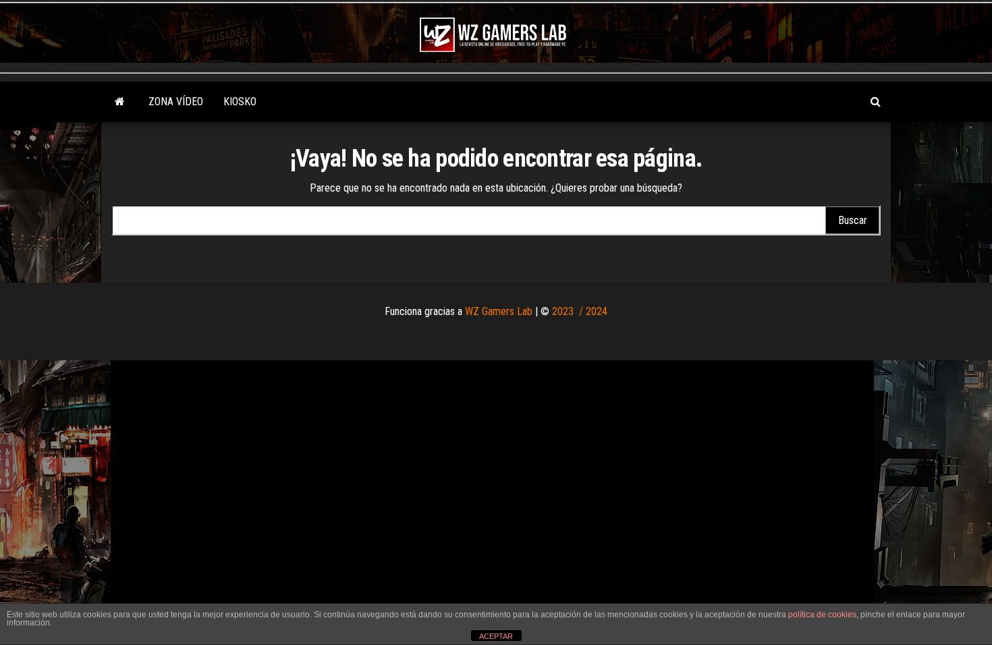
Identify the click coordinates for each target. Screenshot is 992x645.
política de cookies (822, 614)
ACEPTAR (496, 636)
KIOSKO (239, 101)
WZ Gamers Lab (498, 311)
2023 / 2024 (579, 311)
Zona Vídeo (175, 101)
